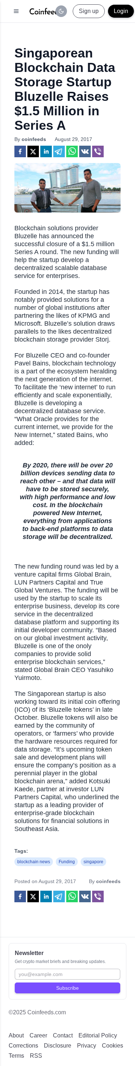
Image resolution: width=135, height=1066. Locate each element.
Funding (67, 861)
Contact (63, 1035)
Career (38, 1035)
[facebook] (20, 151)
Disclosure (57, 1046)
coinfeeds (34, 139)
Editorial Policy (97, 1035)
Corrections (23, 1046)
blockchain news (33, 861)
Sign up (89, 11)
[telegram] (59, 151)
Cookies (112, 1046)
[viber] (98, 151)
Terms (16, 1056)
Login (121, 11)
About (16, 1035)
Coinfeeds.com (46, 1012)
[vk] (85, 151)
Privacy (86, 1046)
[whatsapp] (72, 151)
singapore (93, 861)
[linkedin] (46, 151)
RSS (36, 1056)
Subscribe (67, 988)
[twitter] (33, 151)
